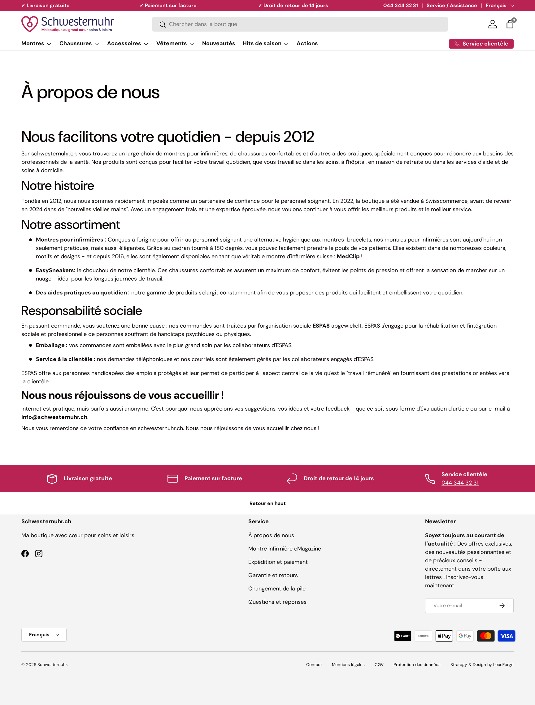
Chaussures (75, 43)
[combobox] (300, 24)
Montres (32, 43)
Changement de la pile (277, 588)
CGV (379, 664)
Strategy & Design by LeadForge (482, 664)
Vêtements (171, 43)
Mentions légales (348, 664)
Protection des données (417, 664)
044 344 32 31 (400, 5)
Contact (314, 664)
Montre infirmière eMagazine (284, 548)
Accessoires (124, 43)
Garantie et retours (273, 575)
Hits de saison (262, 43)
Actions (307, 43)
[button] (510, 24)
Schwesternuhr (52, 664)
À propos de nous (271, 535)
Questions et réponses (277, 602)
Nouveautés (218, 43)
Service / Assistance (452, 5)
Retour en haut (268, 503)
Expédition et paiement (278, 562)
